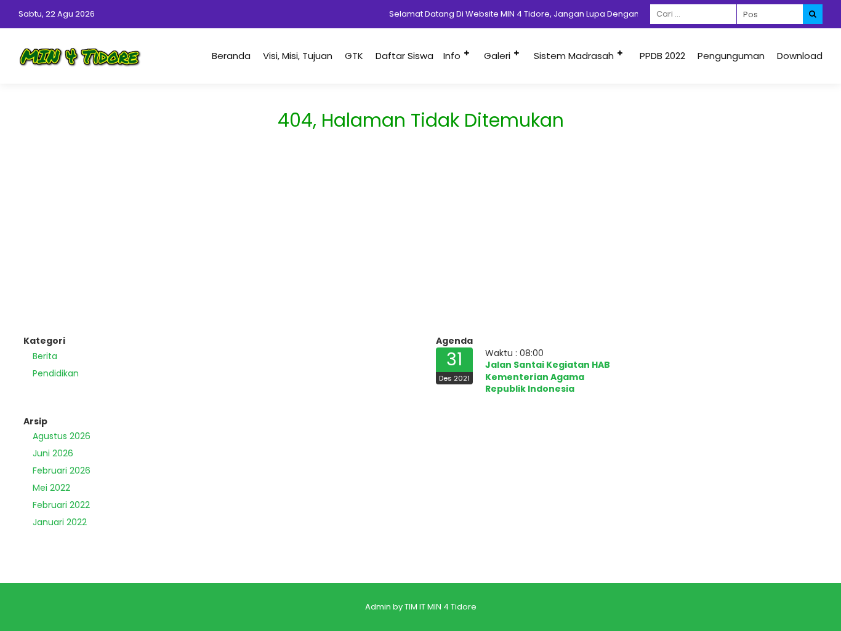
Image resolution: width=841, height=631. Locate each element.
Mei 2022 (51, 488)
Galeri (497, 55)
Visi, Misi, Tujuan (297, 55)
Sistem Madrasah (574, 55)
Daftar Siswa (404, 55)
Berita (45, 356)
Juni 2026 (53, 453)
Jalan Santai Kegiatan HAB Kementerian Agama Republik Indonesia (547, 377)
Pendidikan (56, 373)
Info (452, 55)
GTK (354, 55)
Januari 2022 (60, 522)
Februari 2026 (62, 470)
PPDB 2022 (662, 55)
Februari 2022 (61, 505)
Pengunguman (731, 55)
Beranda (231, 55)
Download (800, 55)
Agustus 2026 (62, 436)
